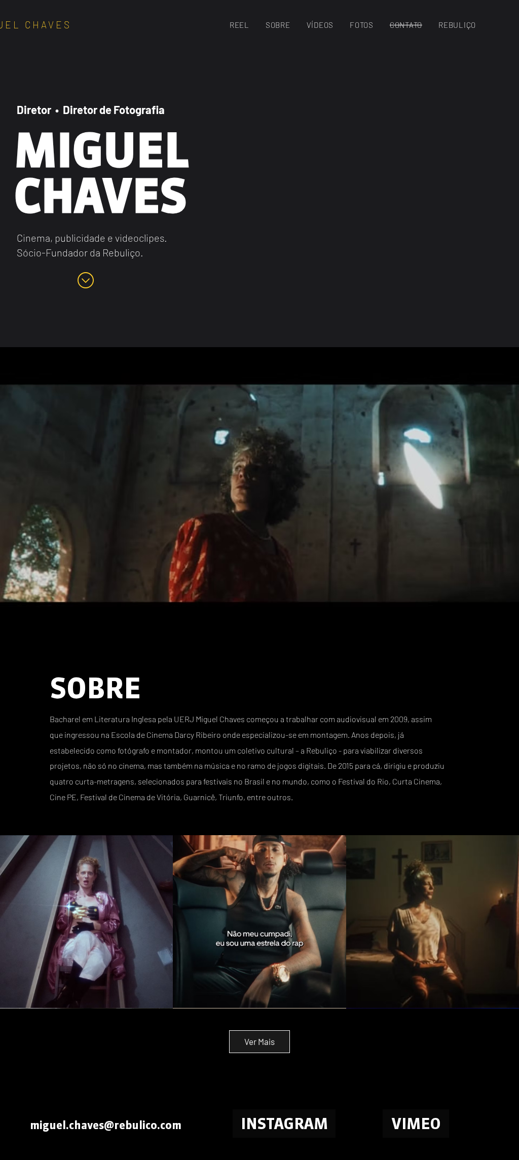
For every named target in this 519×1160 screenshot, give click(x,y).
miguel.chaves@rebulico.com (105, 1125)
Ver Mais (259, 1041)
